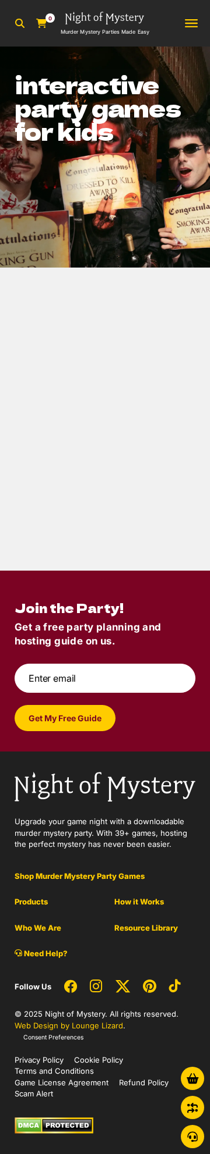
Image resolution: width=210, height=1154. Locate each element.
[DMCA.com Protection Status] (54, 1124)
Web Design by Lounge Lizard (69, 1025)
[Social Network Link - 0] (70, 987)
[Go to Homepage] (105, 785)
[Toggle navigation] (191, 24)
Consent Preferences (53, 1037)
